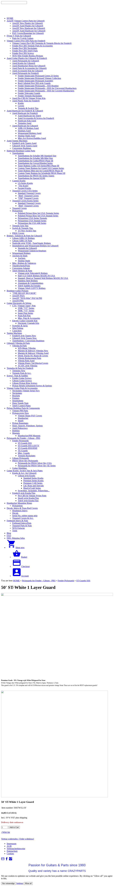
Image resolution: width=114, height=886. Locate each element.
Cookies (10, 853)
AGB (9, 846)
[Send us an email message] (2, 860)
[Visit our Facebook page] (6, 860)
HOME (16, 580)
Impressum (11, 843)
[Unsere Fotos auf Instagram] (10, 860)
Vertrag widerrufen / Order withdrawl (17, 839)
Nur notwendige (8, 883)
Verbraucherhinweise (16, 848)
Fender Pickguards (66, 580)
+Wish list (5, 832)
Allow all (28, 883)
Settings (19, 883)
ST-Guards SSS (83, 580)
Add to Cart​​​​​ (14, 827)
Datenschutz (12, 851)
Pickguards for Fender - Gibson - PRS (38, 580)
